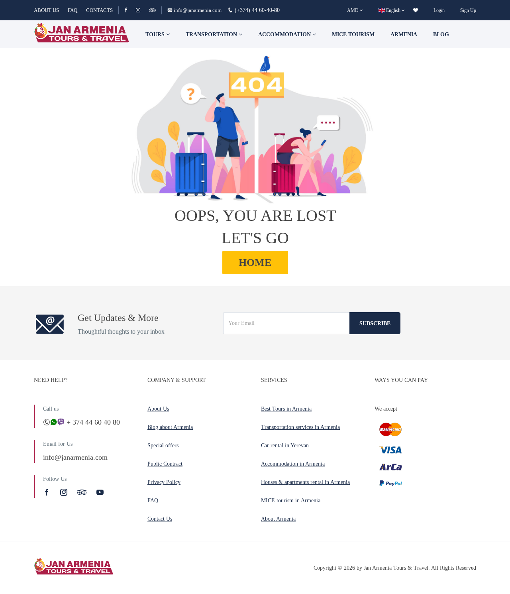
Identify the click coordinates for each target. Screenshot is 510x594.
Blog (441, 34)
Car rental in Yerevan (285, 445)
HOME (255, 262)
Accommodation (285, 34)
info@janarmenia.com (198, 10)
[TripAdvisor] (152, 10)
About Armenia (278, 519)
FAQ (72, 10)
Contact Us (159, 519)
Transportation (212, 34)
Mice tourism (353, 34)
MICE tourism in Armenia (290, 501)
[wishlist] (415, 10)
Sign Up (468, 10)
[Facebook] (129, 10)
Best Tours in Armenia (286, 409)
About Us (158, 409)
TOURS (155, 34)
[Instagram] (141, 10)
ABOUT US (46, 10)
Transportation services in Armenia (300, 427)
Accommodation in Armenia (293, 464)
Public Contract (164, 464)
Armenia (403, 34)
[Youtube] (100, 492)
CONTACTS (99, 10)
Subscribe (374, 324)
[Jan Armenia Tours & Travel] (81, 34)
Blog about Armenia (170, 427)
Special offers (162, 445)
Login (439, 10)
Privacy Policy (163, 482)
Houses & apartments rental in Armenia (305, 482)
